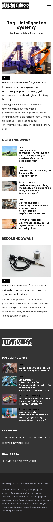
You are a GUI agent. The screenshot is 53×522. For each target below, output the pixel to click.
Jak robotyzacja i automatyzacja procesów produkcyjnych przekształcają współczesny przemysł (34, 208)
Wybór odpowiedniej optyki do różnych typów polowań (34, 369)
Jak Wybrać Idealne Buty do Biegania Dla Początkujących (35, 173)
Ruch (21, 437)
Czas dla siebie (9, 437)
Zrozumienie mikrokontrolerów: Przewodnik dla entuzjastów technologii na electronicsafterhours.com (35, 385)
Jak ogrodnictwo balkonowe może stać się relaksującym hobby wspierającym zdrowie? (33, 416)
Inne (27, 443)
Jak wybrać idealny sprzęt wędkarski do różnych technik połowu (34, 226)
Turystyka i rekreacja (38, 437)
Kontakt (6, 461)
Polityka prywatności (25, 461)
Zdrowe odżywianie (12, 443)
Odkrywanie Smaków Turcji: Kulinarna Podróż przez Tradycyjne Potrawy (34, 401)
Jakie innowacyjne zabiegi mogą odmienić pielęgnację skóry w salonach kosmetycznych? (35, 189)
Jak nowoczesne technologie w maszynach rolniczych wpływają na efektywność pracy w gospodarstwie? (34, 155)
